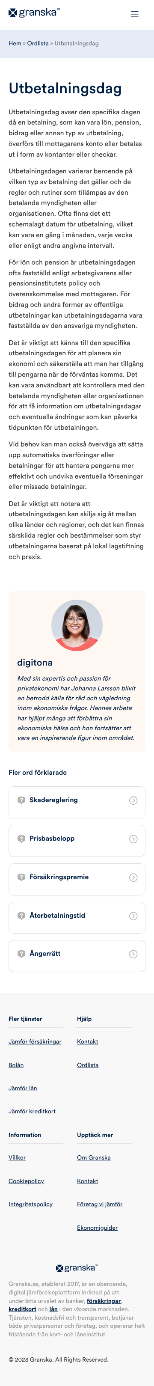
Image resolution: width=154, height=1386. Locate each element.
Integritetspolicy (31, 1205)
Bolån (16, 1065)
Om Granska (94, 1158)
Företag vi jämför (99, 1205)
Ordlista (38, 44)
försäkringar (104, 1301)
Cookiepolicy (26, 1181)
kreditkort (22, 1309)
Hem (15, 44)
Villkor (17, 1158)
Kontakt (87, 1042)
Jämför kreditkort (32, 1112)
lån (53, 1309)
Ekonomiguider (97, 1228)
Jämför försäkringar (35, 1042)
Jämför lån (23, 1089)
